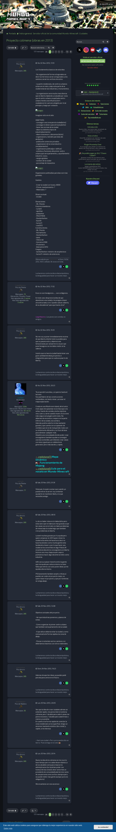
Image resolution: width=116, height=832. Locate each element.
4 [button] (58, 52)
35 (25, 711)
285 (24, 71)
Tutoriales (103, 114)
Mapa (82, 104)
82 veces (27, 411)
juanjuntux (20, 62)
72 (25, 294)
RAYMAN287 (20, 702)
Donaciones (86, 111)
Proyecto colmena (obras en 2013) (29, 40)
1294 (25, 407)
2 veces (27, 298)
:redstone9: (44, 468)
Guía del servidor (88, 114)
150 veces (20, 415)
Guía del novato (101, 111)
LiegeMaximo (20, 285)
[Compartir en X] (63, 266)
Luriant (20, 398)
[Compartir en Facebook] (60, 266)
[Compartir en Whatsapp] (66, 266)
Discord (94, 183)
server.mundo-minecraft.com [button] (92, 61)
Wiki (87, 107)
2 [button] (52, 52)
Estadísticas (98, 107)
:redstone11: (44, 456)
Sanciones (105, 104)
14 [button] (67, 52)
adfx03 (20, 481)
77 (25, 490)
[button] (46, 52)
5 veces (20, 302)
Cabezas (92, 104)
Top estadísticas (94, 118)
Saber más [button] (8, 828)
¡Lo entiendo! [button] (103, 827)
